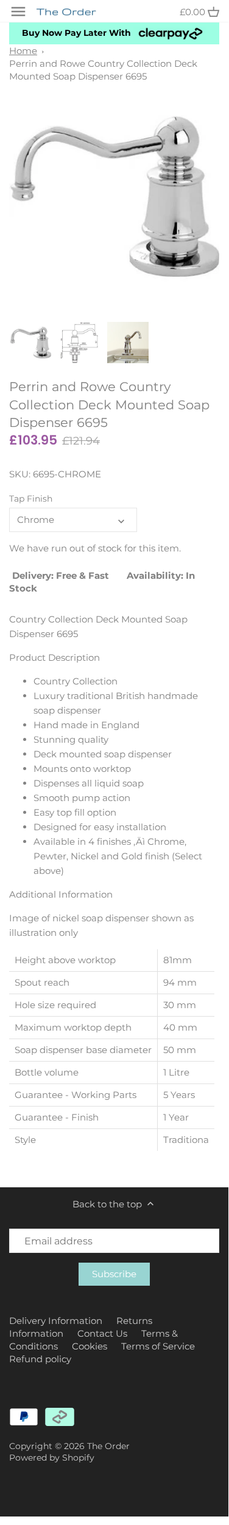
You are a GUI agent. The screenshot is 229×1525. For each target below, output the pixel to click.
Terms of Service (158, 1346)
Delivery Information (55, 1320)
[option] (30, 342)
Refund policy (40, 1359)
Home (23, 50)
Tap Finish (30, 498)
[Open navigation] (18, 11)
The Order (108, 1446)
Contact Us (102, 1333)
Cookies (89, 1346)
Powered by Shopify (51, 1457)
